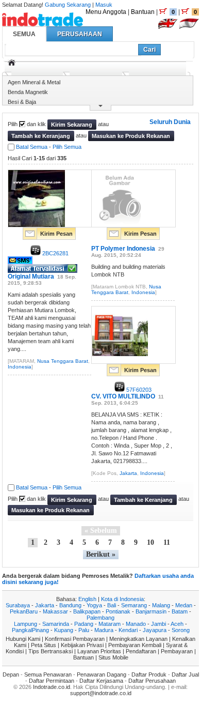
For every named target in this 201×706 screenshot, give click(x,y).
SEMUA (24, 34)
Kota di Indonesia (122, 599)
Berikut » (100, 554)
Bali (111, 605)
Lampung (25, 624)
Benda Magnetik (28, 92)
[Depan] (11, 62)
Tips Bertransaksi (50, 651)
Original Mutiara (31, 276)
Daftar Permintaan (51, 681)
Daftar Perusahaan (152, 681)
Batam (180, 611)
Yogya (94, 605)
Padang (83, 624)
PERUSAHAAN (79, 34)
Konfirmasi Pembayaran (75, 639)
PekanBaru (24, 611)
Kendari (128, 630)
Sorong (181, 630)
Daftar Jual (185, 674)
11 (166, 542)
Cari (149, 50)
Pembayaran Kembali (134, 645)
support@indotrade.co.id (100, 693)
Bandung (70, 605)
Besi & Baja (22, 102)
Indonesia (19, 367)
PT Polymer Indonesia (123, 248)
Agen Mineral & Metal (34, 82)
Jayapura (154, 630)
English (87, 599)
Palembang (100, 618)
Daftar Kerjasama (101, 681)
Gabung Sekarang (68, 5)
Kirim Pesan (56, 234)
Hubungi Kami (23, 639)
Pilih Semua (67, 147)
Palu (83, 630)
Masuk (103, 5)
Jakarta (128, 473)
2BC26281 (55, 253)
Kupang (63, 630)
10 (150, 542)
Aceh (177, 624)
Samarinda (55, 624)
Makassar (55, 611)
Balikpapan (86, 611)
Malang (161, 605)
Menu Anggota (106, 12)
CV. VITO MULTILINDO (123, 396)
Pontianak (118, 611)
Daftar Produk (148, 674)
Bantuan (143, 12)
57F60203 (138, 390)
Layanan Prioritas (99, 651)
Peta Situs (43, 645)
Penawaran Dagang (101, 674)
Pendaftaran (141, 651)
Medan (183, 605)
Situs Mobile (113, 657)
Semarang (134, 605)
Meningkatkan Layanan (138, 639)
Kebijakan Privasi (82, 645)
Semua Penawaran (48, 674)
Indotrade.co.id (51, 687)
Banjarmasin (151, 611)
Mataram (109, 624)
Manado (136, 624)
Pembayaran (177, 651)
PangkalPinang (30, 630)
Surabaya (18, 605)
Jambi (158, 624)
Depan (11, 674)
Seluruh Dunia (170, 122)
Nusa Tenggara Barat (62, 361)
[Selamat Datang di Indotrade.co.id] (42, 22)
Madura (103, 630)
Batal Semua (31, 147)
